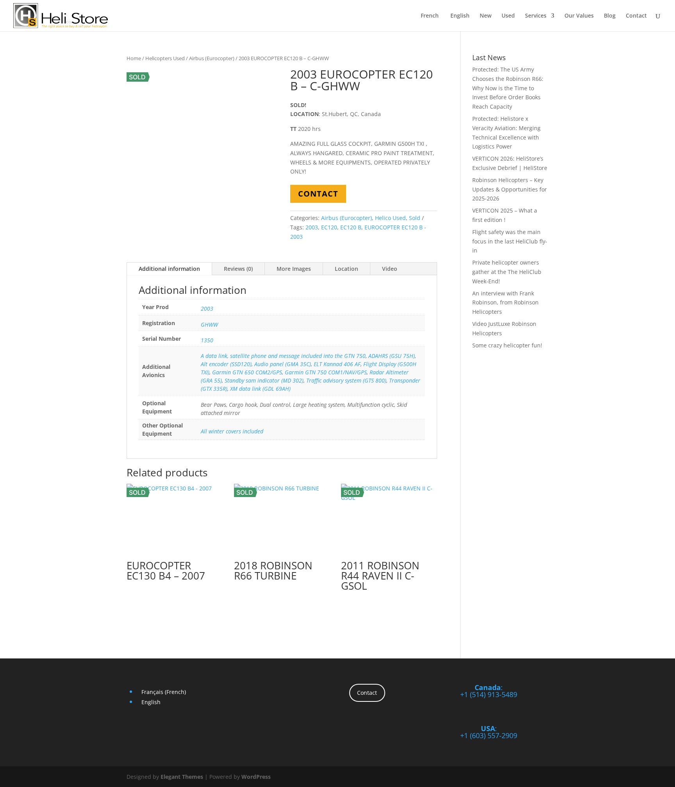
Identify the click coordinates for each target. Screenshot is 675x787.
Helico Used (390, 218)
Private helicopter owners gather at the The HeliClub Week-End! (506, 272)
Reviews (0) (238, 268)
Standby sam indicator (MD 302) (264, 380)
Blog (610, 16)
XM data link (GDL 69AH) (260, 388)
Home (134, 58)
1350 (207, 340)
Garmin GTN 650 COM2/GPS (247, 372)
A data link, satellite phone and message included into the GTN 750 (283, 356)
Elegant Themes (182, 776)
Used (508, 16)
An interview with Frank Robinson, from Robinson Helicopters (505, 303)
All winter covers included (232, 431)
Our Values (579, 16)
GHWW (209, 324)
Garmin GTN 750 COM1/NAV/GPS (326, 372)
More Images (294, 268)
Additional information (169, 268)
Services (535, 16)
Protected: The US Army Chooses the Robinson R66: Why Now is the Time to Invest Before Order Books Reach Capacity (507, 88)
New (485, 16)
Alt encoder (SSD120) (226, 364)
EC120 (329, 227)
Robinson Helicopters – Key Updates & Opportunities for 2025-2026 (509, 189)
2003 (311, 227)
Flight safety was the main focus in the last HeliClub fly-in (509, 241)
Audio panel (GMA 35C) (282, 364)
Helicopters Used (165, 58)
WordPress (256, 776)
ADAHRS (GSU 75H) (391, 356)
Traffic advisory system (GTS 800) (346, 380)
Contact (636, 16)
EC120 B (350, 227)
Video (389, 268)
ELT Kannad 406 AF (337, 364)
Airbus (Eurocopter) (211, 58)
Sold (414, 218)
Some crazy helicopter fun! (507, 345)
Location (346, 268)
